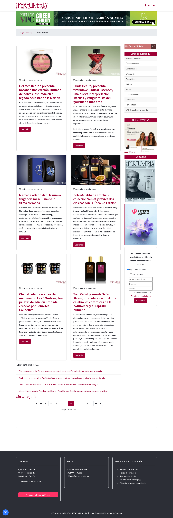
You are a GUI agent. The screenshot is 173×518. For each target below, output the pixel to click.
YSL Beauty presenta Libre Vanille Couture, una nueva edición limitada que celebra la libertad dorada (62, 378)
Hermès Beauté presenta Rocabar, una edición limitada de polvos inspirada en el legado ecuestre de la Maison (40, 92)
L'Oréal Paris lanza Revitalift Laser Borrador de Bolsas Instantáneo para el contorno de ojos (58, 384)
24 (87, 403)
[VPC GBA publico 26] (86, 18)
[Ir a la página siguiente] (95, 403)
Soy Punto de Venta (137, 269)
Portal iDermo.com (128, 472)
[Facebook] (145, 5)
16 (46, 403)
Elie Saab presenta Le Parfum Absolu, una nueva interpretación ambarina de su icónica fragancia (60, 371)
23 (81, 403)
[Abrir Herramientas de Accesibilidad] (6, 512)
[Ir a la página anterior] (41, 403)
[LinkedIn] (154, 5)
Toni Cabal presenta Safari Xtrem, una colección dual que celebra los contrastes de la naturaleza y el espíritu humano (94, 302)
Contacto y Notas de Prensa (38, 495)
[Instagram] (149, 5)
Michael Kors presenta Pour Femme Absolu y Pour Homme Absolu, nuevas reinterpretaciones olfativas (63, 391)
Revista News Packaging (130, 479)
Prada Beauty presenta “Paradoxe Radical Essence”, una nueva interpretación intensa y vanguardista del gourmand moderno (93, 94)
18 (56, 403)
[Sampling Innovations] (141, 224)
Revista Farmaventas (129, 469)
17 (51, 403)
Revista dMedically (128, 476)
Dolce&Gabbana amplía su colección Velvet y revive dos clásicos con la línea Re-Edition (95, 199)
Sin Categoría (26, 396)
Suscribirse (140, 300)
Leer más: (25, 129)
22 (76, 403)
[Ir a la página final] (100, 403)
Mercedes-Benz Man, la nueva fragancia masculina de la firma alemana (40, 199)
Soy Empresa (137, 274)
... (66, 403)
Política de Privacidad (94, 513)
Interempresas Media (137, 483)
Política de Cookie (113, 513)
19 (62, 403)
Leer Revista (140, 191)
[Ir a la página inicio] (36, 403)
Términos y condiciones (141, 296)
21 (71, 403)
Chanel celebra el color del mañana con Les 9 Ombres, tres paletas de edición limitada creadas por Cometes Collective (41, 302)
